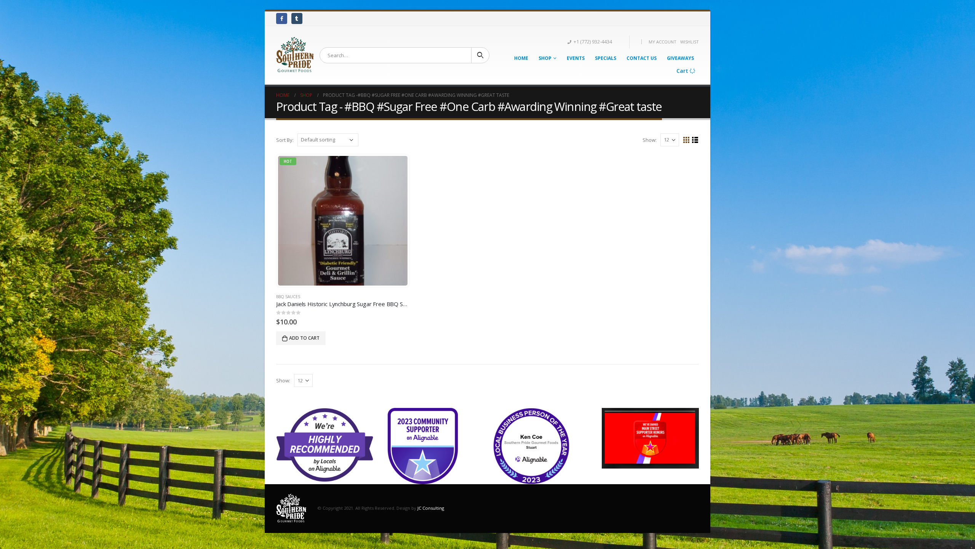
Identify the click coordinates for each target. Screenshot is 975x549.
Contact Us (642, 58)
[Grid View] (686, 140)
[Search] (480, 55)
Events (576, 58)
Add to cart (304, 338)
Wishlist (689, 42)
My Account (662, 42)
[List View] (695, 140)
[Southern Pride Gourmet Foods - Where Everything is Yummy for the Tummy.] (295, 55)
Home (521, 58)
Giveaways (680, 58)
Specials (605, 58)
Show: (650, 139)
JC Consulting (430, 508)
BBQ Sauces (288, 296)
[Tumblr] (296, 18)
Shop (545, 58)
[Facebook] (281, 18)
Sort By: (285, 139)
